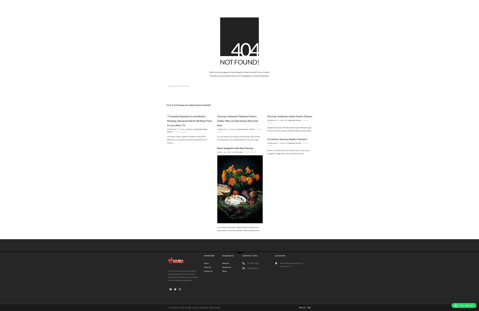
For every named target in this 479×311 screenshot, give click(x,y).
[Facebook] (170, 289)
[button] (464, 305)
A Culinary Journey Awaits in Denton (287, 139)
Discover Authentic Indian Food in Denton (289, 116)
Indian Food (294, 120)
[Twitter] (175, 289)
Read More (181, 132)
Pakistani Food (246, 129)
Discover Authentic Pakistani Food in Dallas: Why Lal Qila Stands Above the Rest (237, 121)
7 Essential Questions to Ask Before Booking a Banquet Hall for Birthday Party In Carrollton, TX (189, 121)
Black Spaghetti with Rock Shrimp (235, 148)
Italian (239, 152)
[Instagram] (180, 289)
